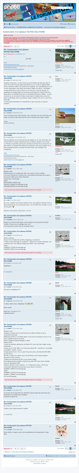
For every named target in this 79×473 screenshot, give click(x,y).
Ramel (57, 272)
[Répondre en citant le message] (50, 50)
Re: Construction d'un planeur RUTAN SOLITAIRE (16, 51)
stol (56, 204)
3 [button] (72, 46)
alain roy (57, 311)
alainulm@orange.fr (9, 313)
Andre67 (57, 175)
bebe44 (57, 282)
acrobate (57, 438)
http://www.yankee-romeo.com (11, 64)
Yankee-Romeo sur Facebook (11, 69)
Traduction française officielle (37, 461)
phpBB (34, 459)
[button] (66, 46)
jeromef (57, 124)
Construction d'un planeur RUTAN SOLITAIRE (24, 32)
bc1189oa (57, 215)
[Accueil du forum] (12, 6)
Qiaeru (47, 461)
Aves (56, 76)
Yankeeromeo (58, 62)
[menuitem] (6, 24)
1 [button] (68, 46)
